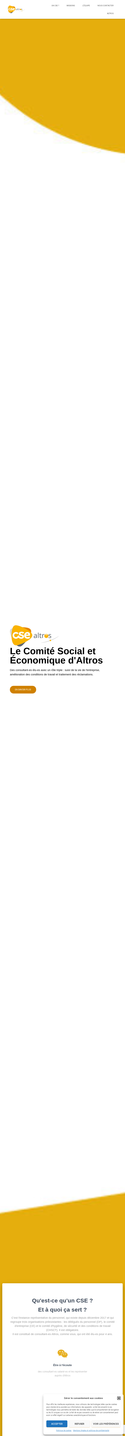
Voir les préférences (106, 1424)
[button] (118, 1398)
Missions (71, 6)
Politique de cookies (63, 1430)
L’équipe (86, 6)
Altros (110, 13)
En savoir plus (23, 689)
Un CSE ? (55, 6)
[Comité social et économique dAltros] (16, 9)
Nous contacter (106, 6)
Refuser (79, 1424)
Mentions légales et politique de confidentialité (91, 1430)
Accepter (57, 1424)
